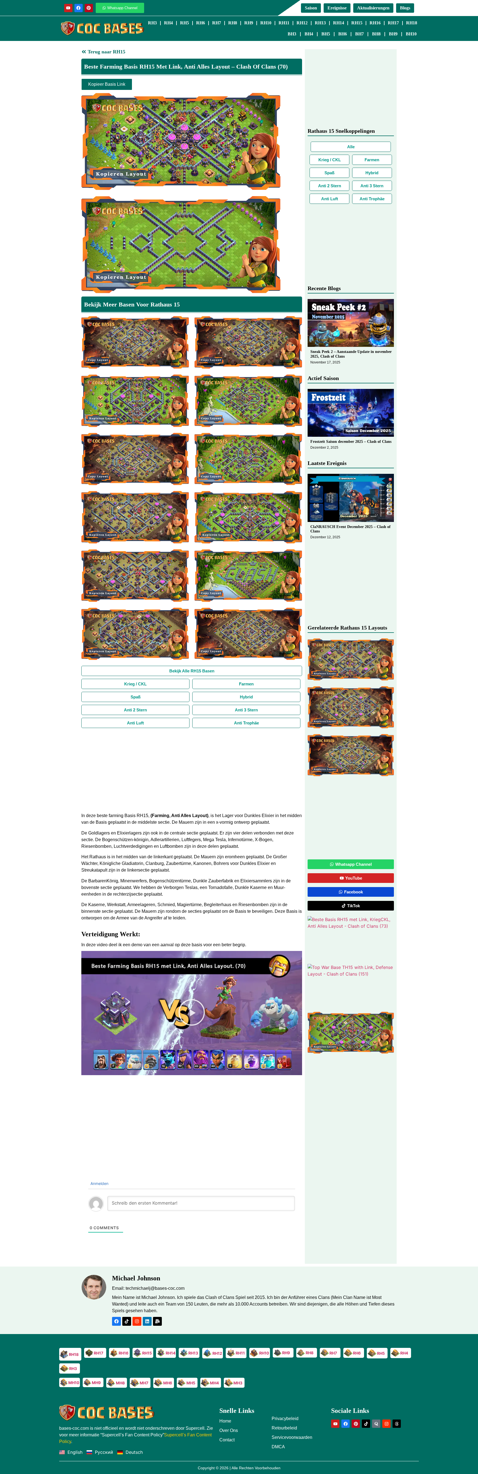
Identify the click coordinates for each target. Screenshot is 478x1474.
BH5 (325, 34)
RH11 (284, 22)
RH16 (375, 22)
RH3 (152, 22)
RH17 (393, 22)
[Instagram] (137, 1321)
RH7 (216, 22)
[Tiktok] (126, 1321)
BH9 (393, 34)
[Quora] (376, 1424)
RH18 (411, 22)
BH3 (292, 34)
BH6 (342, 34)
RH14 (338, 22)
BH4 (309, 34)
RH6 (200, 22)
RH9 (248, 22)
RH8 (232, 22)
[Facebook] (78, 8)
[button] (192, 1013)
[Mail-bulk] (157, 1321)
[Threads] (397, 1424)
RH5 (184, 22)
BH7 (359, 34)
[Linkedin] (147, 1321)
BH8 (376, 34)
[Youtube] (68, 8)
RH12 (302, 22)
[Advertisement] (191, 769)
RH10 (265, 22)
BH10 (411, 34)
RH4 (168, 22)
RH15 (356, 22)
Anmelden (98, 1183)
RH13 (320, 22)
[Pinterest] (89, 8)
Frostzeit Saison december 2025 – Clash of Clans (350, 442)
